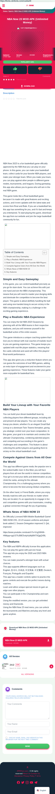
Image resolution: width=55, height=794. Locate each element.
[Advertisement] (27, 133)
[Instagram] (27, 783)
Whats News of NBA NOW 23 (18, 269)
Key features (11, 272)
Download (29, 86)
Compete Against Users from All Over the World (25, 266)
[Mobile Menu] (3, 5)
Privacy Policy (29, 776)
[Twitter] (23, 783)
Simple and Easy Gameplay (17, 256)
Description (8, 93)
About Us (26, 773)
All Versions (27, 674)
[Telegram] (36, 783)
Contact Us (35, 773)
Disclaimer (18, 776)
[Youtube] (32, 783)
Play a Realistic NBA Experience (19, 259)
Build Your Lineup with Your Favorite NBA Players (26, 263)
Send (27, 746)
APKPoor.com (22, 771)
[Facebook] (19, 783)
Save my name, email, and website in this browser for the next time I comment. (24, 738)
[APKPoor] (30, 5)
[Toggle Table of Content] (43, 253)
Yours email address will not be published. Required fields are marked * (24, 697)
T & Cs (38, 776)
